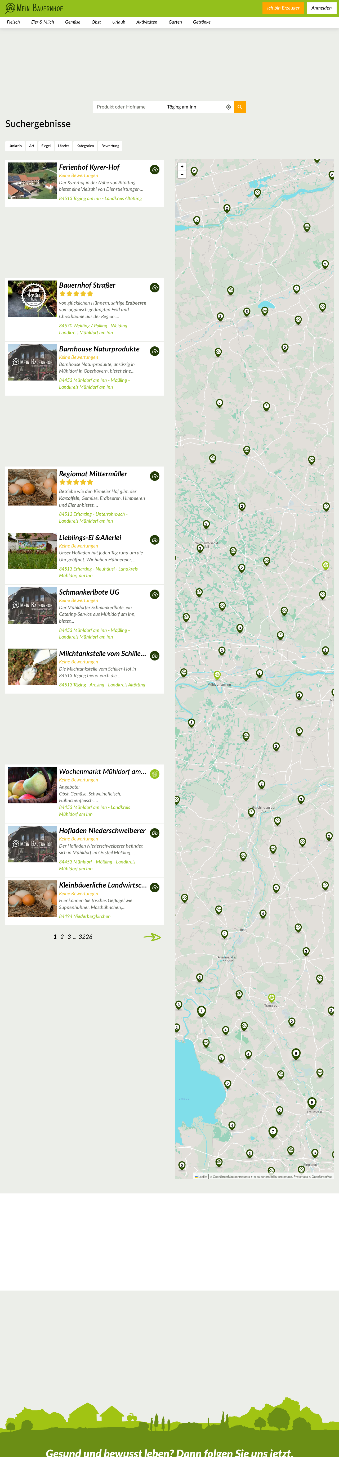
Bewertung (110, 146)
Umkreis (15, 146)
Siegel (46, 146)
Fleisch (13, 22)
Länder (63, 146)
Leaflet (202, 1176)
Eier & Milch (42, 22)
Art (31, 146)
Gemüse (72, 22)
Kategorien (85, 146)
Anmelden (321, 8)
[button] (259, 673)
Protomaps (301, 1176)
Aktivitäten (146, 22)
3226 (85, 937)
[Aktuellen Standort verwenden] (229, 107)
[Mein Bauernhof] (42, 8)
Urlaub (118, 22)
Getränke (202, 22)
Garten (175, 22)
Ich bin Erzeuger (283, 8)
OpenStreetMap (322, 1176)
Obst (96, 22)
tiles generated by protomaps (273, 1176)
